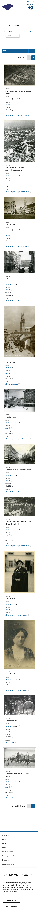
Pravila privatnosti (8, 856)
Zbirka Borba (9, 742)
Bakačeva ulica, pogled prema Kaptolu (18, 470)
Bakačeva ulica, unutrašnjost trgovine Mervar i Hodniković (18, 523)
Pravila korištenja (8, 864)
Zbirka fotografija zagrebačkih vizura (17, 115)
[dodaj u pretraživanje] (11, 104)
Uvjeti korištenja (7, 851)
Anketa (4, 847)
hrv (29, 1)
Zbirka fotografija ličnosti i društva (16, 615)
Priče (4, 843)
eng (33, 1)
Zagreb (7, 104)
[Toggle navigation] (19, 14)
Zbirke (4, 839)
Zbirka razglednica (11, 384)
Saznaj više (13, 891)
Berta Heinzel (10, 599)
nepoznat (8, 99)
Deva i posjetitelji (11, 720)
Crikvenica (8, 685)
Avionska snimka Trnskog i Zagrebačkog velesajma (14, 169)
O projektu (5, 835)
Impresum (5, 860)
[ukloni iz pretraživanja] (19, 99)
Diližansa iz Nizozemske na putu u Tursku (17, 775)
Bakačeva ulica (10, 224)
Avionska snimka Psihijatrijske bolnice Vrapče (18, 92)
